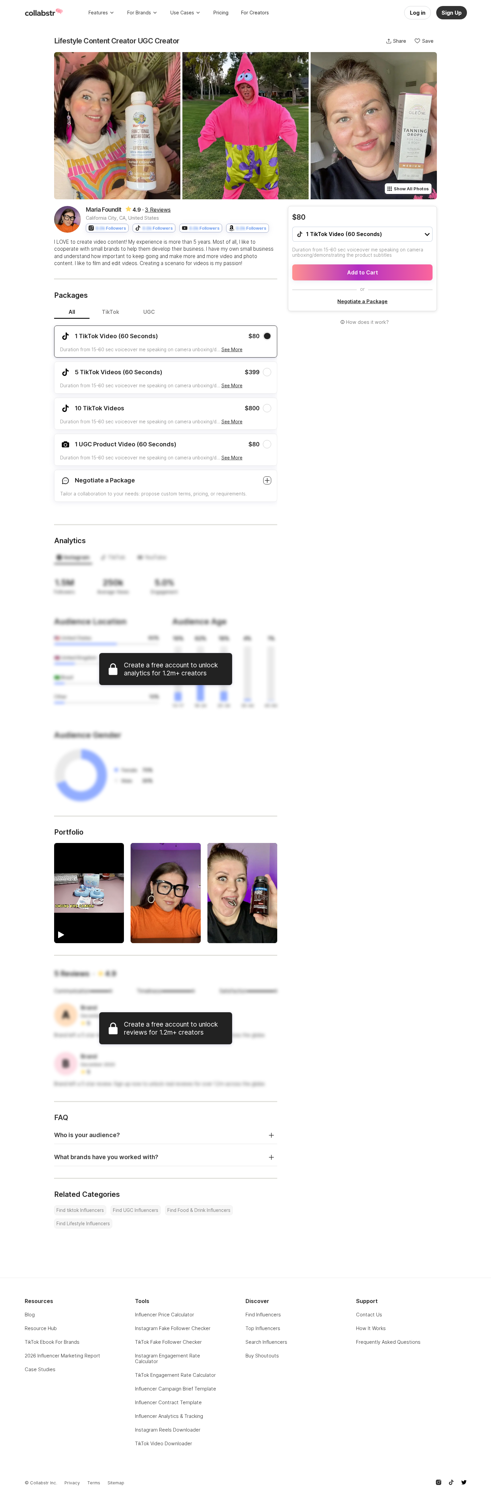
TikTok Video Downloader (163, 1443)
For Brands (139, 12)
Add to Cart (362, 272)
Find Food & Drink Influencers (198, 1210)
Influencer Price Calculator (164, 1314)
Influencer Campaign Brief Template (175, 1388)
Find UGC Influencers (135, 1210)
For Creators (255, 12)
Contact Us (369, 1314)
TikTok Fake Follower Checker (168, 1342)
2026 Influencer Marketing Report (62, 1355)
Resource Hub (41, 1328)
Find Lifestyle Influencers (83, 1223)
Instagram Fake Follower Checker (172, 1328)
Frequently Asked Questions (388, 1342)
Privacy (72, 1482)
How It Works (371, 1328)
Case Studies (40, 1369)
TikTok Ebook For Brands (52, 1342)
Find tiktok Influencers (80, 1210)
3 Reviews (158, 209)
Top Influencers (263, 1328)
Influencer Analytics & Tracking (169, 1416)
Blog (30, 1314)
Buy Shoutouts (262, 1355)
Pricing (220, 12)
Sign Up (452, 12)
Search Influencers (266, 1342)
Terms (93, 1482)
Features (98, 12)
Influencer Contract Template (168, 1402)
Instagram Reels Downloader (167, 1430)
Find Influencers (263, 1314)
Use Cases (182, 12)
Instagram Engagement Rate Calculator (167, 1358)
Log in (418, 12)
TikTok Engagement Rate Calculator (175, 1375)
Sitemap (116, 1482)
